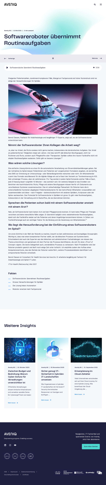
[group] (53, 68)
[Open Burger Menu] (101, 4)
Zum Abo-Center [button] (91, 446)
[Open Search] (95, 4)
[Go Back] (53, 58)
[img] (94, 67)
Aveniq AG (7, 30)
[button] (7, 68)
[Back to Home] (10, 4)
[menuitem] (5, 471)
